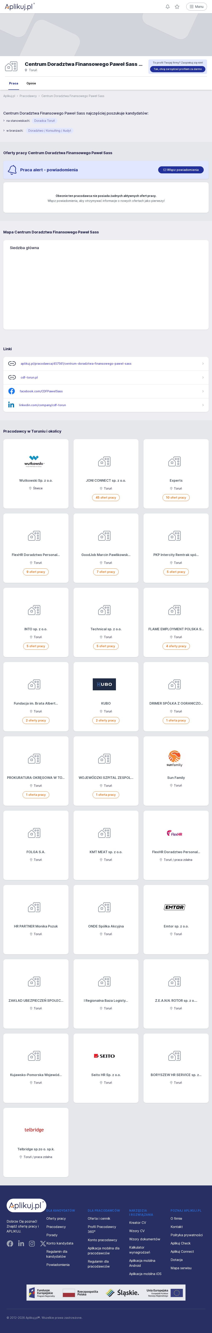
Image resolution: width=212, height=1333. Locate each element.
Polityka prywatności (187, 1235)
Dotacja (177, 1260)
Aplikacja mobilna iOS (145, 1274)
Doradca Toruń (44, 120)
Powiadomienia (58, 1265)
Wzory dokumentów (144, 1239)
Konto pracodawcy (102, 1240)
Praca (13, 83)
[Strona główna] (20, 6)
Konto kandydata (59, 1243)
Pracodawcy (28, 96)
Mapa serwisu (181, 1268)
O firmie (176, 1218)
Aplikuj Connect (182, 1251)
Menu (199, 7)
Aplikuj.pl (9, 96)
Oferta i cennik (99, 1218)
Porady (52, 1235)
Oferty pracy (56, 1218)
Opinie (31, 83)
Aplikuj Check (181, 1243)
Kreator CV (137, 1223)
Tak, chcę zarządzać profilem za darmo (178, 69)
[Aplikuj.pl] (26, 1205)
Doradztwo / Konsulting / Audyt (49, 130)
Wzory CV (137, 1231)
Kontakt (177, 1227)
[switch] (181, 169)
